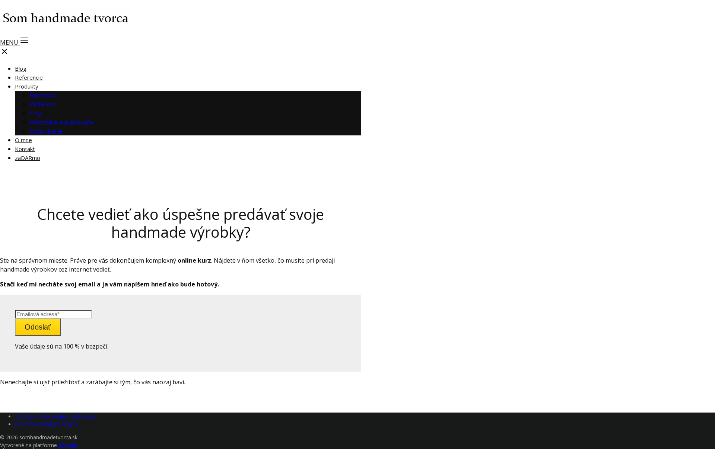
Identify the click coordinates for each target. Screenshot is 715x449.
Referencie (29, 77)
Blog (20, 68)
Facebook (43, 95)
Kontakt (25, 149)
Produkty (26, 86)
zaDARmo (27, 157)
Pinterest (42, 104)
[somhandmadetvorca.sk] (65, 28)
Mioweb (68, 445)
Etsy (35, 113)
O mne (23, 140)
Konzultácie (46, 131)
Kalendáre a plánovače (61, 122)
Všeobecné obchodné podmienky (55, 416)
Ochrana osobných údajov (46, 424)
